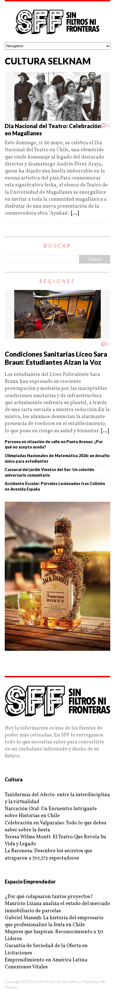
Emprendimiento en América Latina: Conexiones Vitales (46, 964)
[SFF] (57, 21)
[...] (75, 213)
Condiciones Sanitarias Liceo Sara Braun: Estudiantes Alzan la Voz (56, 358)
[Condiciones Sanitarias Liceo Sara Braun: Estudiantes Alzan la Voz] (57, 335)
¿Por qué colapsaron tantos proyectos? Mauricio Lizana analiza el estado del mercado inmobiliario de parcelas (57, 903)
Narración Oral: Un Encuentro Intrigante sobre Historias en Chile (51, 812)
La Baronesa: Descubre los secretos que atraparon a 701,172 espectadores (48, 854)
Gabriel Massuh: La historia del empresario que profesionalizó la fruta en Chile (54, 921)
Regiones (57, 281)
